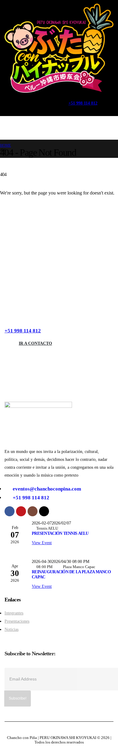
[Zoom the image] (38, 404)
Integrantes (14, 613)
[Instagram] (37, 100)
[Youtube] (23, 100)
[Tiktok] (51, 100)
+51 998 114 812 (23, 331)
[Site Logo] (59, 48)
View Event (42, 542)
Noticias (11, 629)
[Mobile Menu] (11, 128)
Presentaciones (17, 621)
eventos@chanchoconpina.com (47, 489)
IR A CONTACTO (35, 343)
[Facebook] (10, 100)
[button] (14, 109)
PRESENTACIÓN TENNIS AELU (60, 533)
